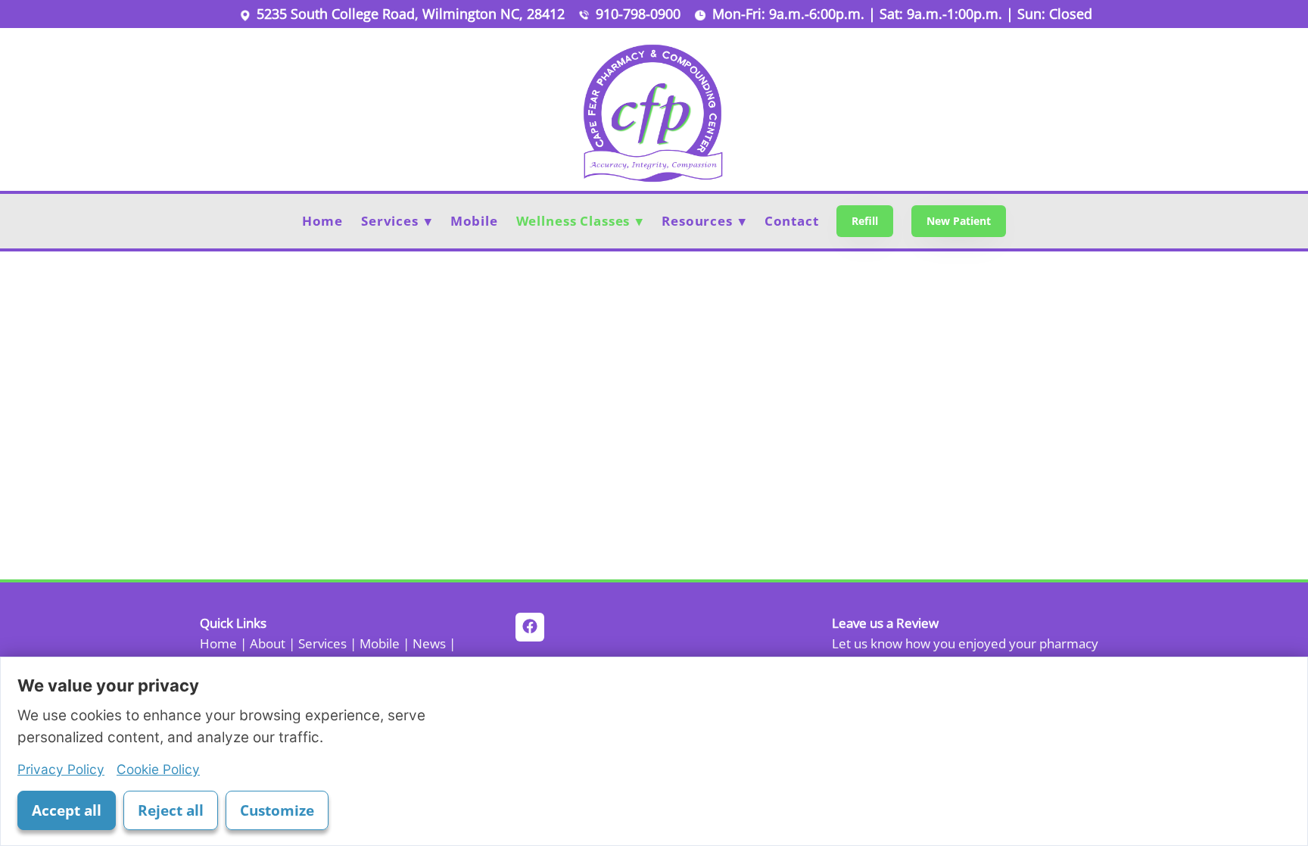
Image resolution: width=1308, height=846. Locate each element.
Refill (865, 221)
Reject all (171, 810)
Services (322, 643)
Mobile (474, 220)
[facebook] (529, 627)
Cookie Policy (158, 769)
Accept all (66, 810)
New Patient (958, 221)
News (429, 643)
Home (322, 220)
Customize (277, 810)
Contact (792, 220)
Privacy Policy (60, 769)
